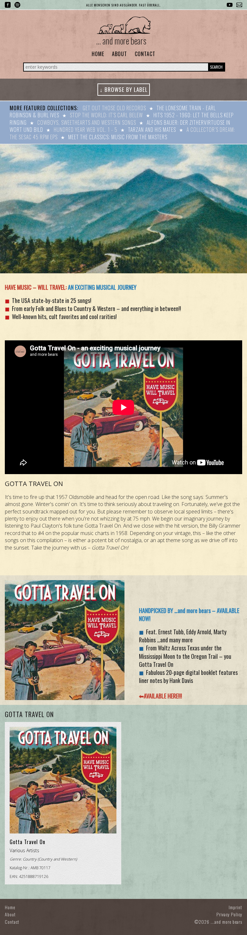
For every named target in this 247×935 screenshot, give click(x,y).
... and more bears (121, 40)
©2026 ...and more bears (218, 921)
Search (216, 67)
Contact (145, 54)
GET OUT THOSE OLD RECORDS (114, 108)
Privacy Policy (229, 914)
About (119, 54)
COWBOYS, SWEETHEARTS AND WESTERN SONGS (86, 122)
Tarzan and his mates (152, 129)
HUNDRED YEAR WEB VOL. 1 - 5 (85, 129)
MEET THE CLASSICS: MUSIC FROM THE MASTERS (117, 137)
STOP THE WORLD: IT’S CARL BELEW (106, 115)
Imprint (235, 907)
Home (98, 54)
